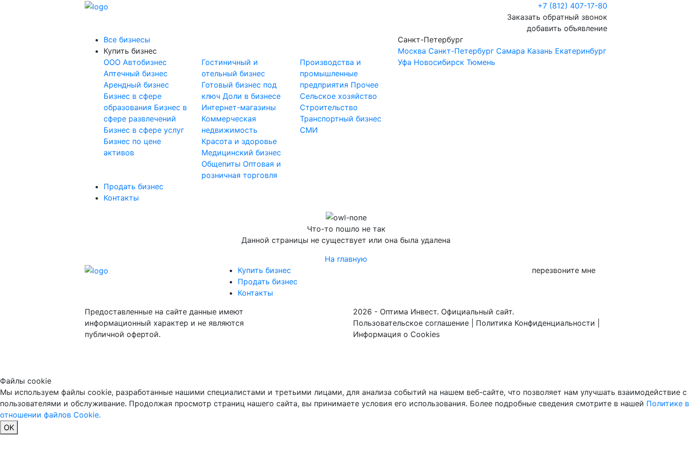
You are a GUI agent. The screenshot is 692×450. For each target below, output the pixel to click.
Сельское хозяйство (338, 96)
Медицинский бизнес (241, 152)
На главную (346, 259)
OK (9, 427)
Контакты (121, 197)
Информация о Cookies (396, 334)
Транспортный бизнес (340, 118)
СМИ (309, 130)
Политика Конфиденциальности (535, 323)
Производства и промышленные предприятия (330, 73)
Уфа (404, 62)
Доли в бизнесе (252, 96)
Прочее (364, 84)
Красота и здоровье (239, 141)
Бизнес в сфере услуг (144, 130)
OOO (113, 62)
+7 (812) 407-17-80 (572, 5)
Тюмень (481, 62)
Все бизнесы (127, 39)
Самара (510, 51)
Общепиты (222, 164)
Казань (540, 51)
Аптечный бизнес (136, 73)
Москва (412, 51)
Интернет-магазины (238, 107)
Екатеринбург (580, 51)
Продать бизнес (133, 186)
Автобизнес (145, 62)
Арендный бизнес (136, 84)
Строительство (329, 107)
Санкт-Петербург (502, 51)
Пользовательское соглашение (411, 323)
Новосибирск (439, 62)
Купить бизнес (130, 51)
